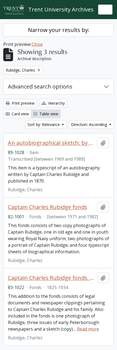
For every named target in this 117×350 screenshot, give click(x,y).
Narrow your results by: (58, 30)
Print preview (23, 103)
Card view (20, 113)
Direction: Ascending (89, 124)
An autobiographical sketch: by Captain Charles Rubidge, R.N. (51, 143)
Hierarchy (56, 103)
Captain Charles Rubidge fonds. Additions (51, 278)
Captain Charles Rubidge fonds (47, 207)
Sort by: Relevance (44, 124)
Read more (88, 329)
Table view (48, 113)
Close (37, 44)
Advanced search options (40, 86)
